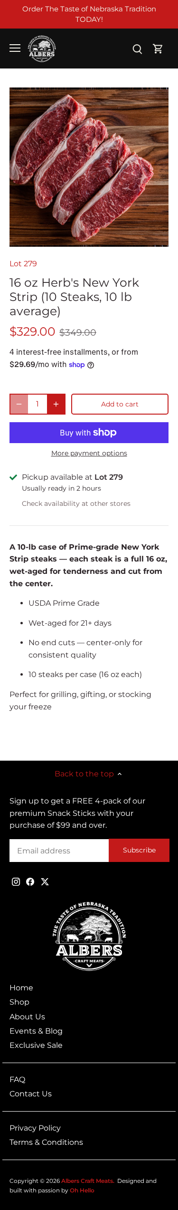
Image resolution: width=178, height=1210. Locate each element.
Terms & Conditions (46, 1142)
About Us (27, 1016)
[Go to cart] (158, 48)
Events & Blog (36, 1031)
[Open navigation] (14, 48)
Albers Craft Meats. (87, 1180)
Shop (19, 1002)
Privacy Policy (35, 1128)
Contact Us (30, 1093)
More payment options (89, 453)
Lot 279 (23, 263)
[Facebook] (30, 881)
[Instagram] (16, 881)
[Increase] (56, 404)
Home (21, 987)
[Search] (137, 48)
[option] (89, 167)
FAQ (17, 1079)
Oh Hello (82, 1190)
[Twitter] (45, 881)
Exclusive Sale (36, 1045)
